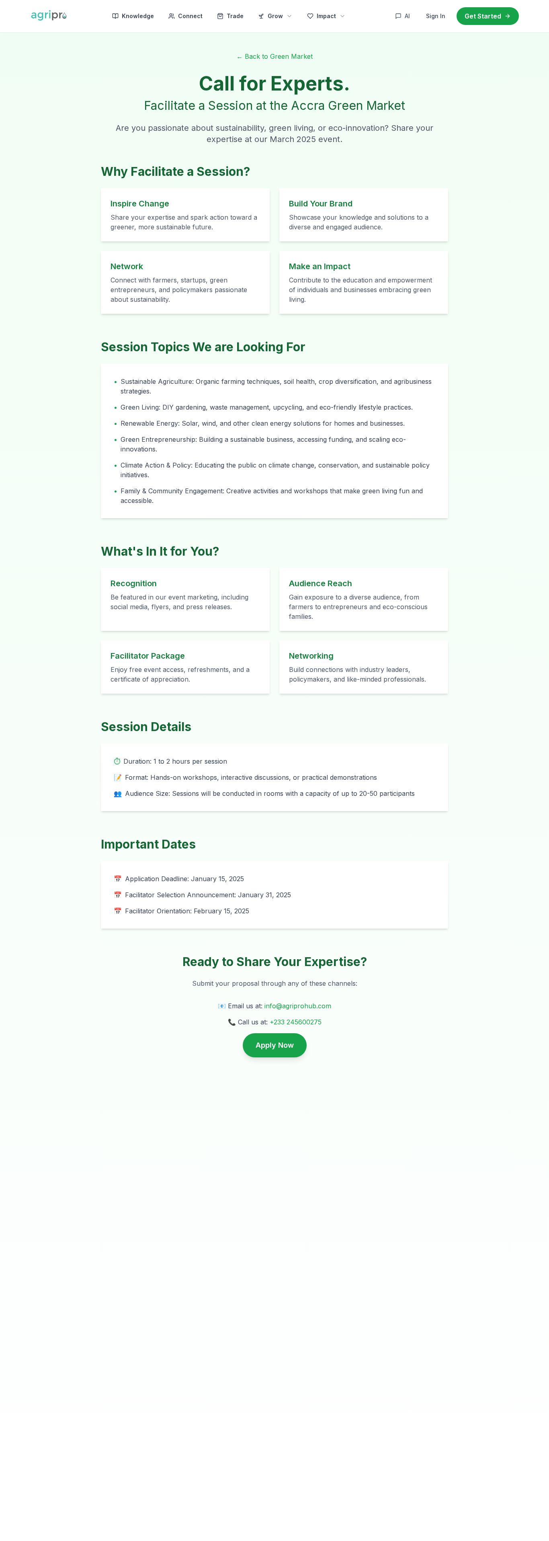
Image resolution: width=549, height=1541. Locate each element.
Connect (190, 15)
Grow (275, 15)
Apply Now (275, 1045)
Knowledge (138, 15)
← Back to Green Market (274, 56)
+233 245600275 (296, 1022)
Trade (235, 15)
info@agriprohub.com (297, 1006)
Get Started (483, 16)
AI (407, 15)
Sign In (435, 15)
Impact (326, 15)
